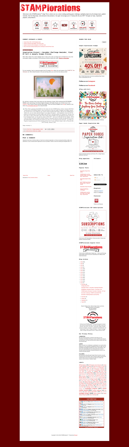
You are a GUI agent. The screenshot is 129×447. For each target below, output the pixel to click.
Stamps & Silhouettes (64, 58)
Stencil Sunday (99, 381)
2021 (81, 268)
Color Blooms (82, 371)
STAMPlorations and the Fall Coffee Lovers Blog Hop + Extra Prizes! (85, 193)
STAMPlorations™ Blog (97, 401)
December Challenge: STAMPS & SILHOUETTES (91, 292)
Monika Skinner (82, 377)
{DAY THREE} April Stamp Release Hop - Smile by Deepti (85, 183)
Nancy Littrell (101, 377)
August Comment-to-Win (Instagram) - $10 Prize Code (35, 45)
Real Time (91, 427)
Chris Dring (81, 370)
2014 (81, 281)
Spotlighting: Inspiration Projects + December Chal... (91, 289)
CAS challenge (82, 367)
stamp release (97, 393)
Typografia (83, 385)
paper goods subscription (91, 391)
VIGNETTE (25, 104)
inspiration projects (91, 388)
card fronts (81, 387)
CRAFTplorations (93, 367)
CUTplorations (101, 367)
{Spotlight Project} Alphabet (85, 410)
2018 (81, 274)
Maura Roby (91, 376)
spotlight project (84, 393)
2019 (81, 272)
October (83, 298)
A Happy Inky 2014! (85, 285)
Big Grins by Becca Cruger (99, 366)
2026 (81, 261)
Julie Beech (83, 375)
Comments (98, 180)
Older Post (72, 175)
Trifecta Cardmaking (102, 384)
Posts (97, 177)
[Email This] (48, 129)
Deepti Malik (90, 372)
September (83, 300)
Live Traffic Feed (91, 399)
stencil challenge (93, 394)
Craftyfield (96, 371)
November (83, 296)
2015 (81, 279)
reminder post (34, 130)
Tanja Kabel (88, 383)
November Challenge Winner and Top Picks (90, 294)
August (83, 301)
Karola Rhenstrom (90, 375)
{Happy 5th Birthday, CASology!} (84, 189)
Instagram (91, 81)
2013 (81, 282)
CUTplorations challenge (99, 368)
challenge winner (90, 387)
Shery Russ (95, 380)
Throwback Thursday (92, 384)
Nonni (52, 70)
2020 (81, 270)
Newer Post (25, 175)
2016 (81, 277)
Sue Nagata (81, 383)
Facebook (91, 85)
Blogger (75, 435)
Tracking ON (96, 427)
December (83, 284)
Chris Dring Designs (90, 370)
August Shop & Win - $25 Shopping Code (32, 42)
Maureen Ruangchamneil (100, 376)
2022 (81, 267)
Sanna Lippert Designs (85, 380)
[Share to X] (51, 129)
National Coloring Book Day (84, 379)
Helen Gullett (91, 374)
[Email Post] (46, 129)
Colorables (89, 371)
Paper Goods (94, 379)
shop (64, 104)
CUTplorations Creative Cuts (85, 368)
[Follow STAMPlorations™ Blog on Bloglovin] (98, 191)
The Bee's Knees (96, 383)
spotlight (39, 130)
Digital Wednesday (100, 372)
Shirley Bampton (89, 381)
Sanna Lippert (103, 379)
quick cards (102, 391)
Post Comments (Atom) (33, 177)
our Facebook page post (32, 105)
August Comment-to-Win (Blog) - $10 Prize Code (34, 43)
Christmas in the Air (100, 370)
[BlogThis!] (49, 129)
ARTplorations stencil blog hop (95, 365)
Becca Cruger (88, 366)
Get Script (87, 427)
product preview (29, 130)
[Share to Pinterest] (53, 129)
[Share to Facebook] (52, 129)
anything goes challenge (100, 385)
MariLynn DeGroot (100, 375)
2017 (81, 275)
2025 (81, 263)
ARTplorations (82, 365)
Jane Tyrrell (104, 374)
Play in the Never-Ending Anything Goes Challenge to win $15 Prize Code (39, 46)
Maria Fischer (82, 376)
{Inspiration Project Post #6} (85, 186)
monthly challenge (96, 390)
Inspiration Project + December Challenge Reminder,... (92, 287)
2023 (81, 265)
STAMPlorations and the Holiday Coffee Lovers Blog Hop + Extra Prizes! (85, 175)
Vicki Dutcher (90, 385)
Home (49, 175)
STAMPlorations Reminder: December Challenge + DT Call (93, 291)
